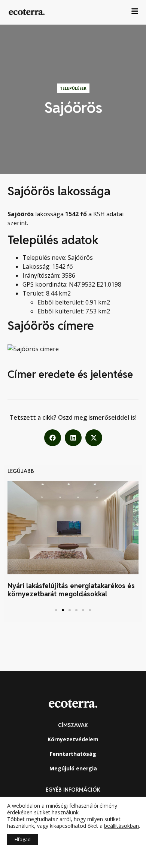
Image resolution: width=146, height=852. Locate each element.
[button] (52, 437)
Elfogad (23, 839)
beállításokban (121, 826)
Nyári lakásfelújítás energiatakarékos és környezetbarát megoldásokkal (71, 589)
